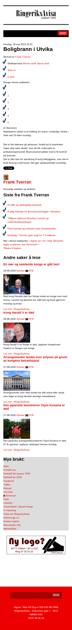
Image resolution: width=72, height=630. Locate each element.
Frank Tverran (22, 56)
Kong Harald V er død (18, 312)
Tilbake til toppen (12, 248)
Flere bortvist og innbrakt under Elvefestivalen (32, 228)
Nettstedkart (9, 528)
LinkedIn (7, 503)
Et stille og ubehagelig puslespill (24, 205)
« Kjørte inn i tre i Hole (40, 240)
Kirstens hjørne (11, 521)
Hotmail (7, 488)
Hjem (6, 466)
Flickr (6, 499)
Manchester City (12, 525)
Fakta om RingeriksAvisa (16, 514)
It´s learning (9, 510)
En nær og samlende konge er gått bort (31, 264)
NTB (31, 270)
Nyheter (20, 270)
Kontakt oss (9, 470)
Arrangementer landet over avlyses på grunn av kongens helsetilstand (35, 358)
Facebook (8, 481)
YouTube (8, 492)
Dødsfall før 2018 (12, 477)
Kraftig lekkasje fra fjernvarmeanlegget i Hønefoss (34, 211)
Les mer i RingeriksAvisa (16, 309)
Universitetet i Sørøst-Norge (18, 506)
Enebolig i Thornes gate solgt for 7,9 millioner (32, 235)
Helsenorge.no (11, 517)
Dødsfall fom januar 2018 (16, 473)
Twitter (6, 484)
